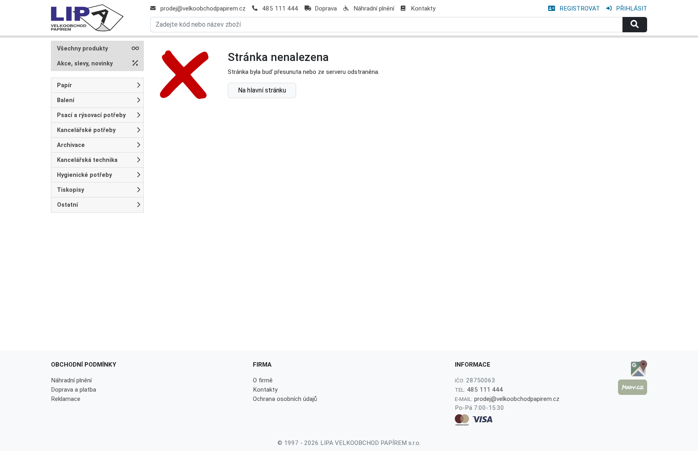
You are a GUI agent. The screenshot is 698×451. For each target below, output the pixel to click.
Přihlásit (630, 8)
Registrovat (579, 8)
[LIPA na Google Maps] (632, 368)
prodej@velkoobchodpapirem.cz (203, 8)
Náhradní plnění (373, 8)
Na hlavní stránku (262, 90)
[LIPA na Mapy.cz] (632, 387)
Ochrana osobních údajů (285, 399)
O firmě (263, 380)
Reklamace (65, 399)
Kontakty (423, 8)
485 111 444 (280, 8)
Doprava (326, 8)
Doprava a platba (73, 389)
